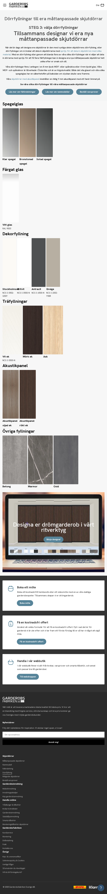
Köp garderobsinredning (13, 796)
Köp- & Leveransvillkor (12, 856)
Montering (7, 836)
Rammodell (7, 764)
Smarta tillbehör (9, 820)
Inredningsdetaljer (10, 792)
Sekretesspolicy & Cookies (13, 860)
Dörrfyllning (7, 772)
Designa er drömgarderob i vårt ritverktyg (53, 527)
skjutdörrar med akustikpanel (25, 79)
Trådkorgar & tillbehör (12, 805)
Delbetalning (8, 840)
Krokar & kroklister (10, 808)
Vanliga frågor (8, 864)
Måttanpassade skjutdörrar (14, 761)
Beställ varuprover (10, 780)
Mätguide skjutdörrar (11, 776)
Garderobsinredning (11, 812)
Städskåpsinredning (11, 816)
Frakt (4, 844)
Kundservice (8, 832)
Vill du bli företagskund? (12, 872)
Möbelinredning (9, 788)
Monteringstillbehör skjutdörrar (15, 824)
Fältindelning (8, 768)
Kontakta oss (8, 848)
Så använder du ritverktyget (14, 868)
